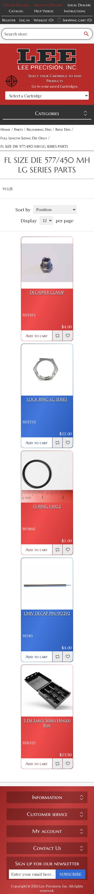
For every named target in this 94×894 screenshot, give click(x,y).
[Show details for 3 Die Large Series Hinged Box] (47, 691)
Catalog (16, 11)
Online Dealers (16, 5)
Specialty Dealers (48, 5)
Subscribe (70, 874)
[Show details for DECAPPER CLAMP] (47, 263)
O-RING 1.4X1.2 (47, 506)
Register (8, 20)
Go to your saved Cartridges (55, 86)
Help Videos (43, 11)
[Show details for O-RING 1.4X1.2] (47, 477)
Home (5, 129)
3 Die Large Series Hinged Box (47, 723)
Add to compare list (57, 335)
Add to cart (37, 335)
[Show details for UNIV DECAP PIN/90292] (47, 584)
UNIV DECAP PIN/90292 (47, 613)
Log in (24, 20)
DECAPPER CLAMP (47, 292)
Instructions (74, 11)
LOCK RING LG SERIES (47, 399)
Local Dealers (79, 5)
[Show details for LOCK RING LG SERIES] (47, 370)
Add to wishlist (67, 335)
